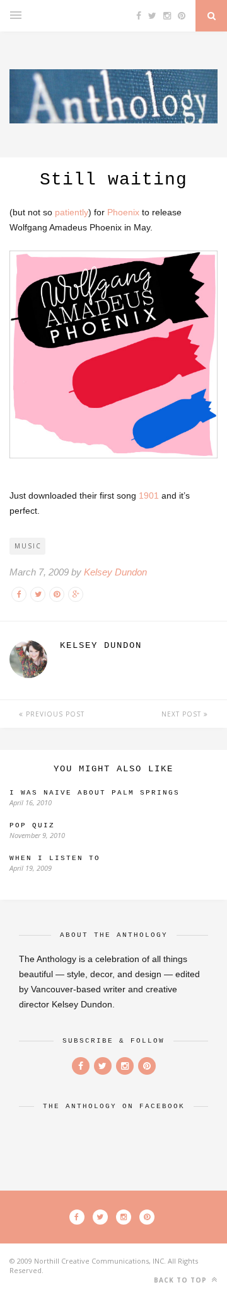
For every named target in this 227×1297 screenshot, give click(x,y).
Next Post (182, 714)
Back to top (181, 1280)
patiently (71, 212)
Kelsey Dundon (115, 572)
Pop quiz (32, 825)
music (28, 545)
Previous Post (53, 714)
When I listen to (54, 858)
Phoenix (123, 212)
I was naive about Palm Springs (94, 792)
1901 (149, 495)
